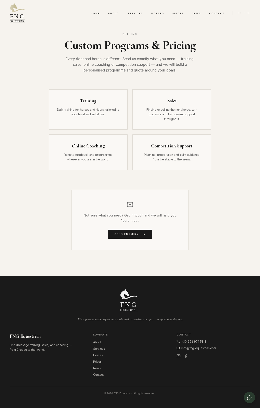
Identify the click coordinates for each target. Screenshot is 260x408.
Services (135, 13)
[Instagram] (179, 356)
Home (95, 13)
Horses (157, 13)
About (113, 13)
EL (248, 13)
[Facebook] (186, 356)
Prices (178, 13)
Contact (216, 13)
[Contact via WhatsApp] (249, 397)
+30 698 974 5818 (193, 341)
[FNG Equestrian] (18, 13)
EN (240, 13)
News (196, 13)
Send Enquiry (127, 234)
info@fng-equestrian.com (198, 348)
